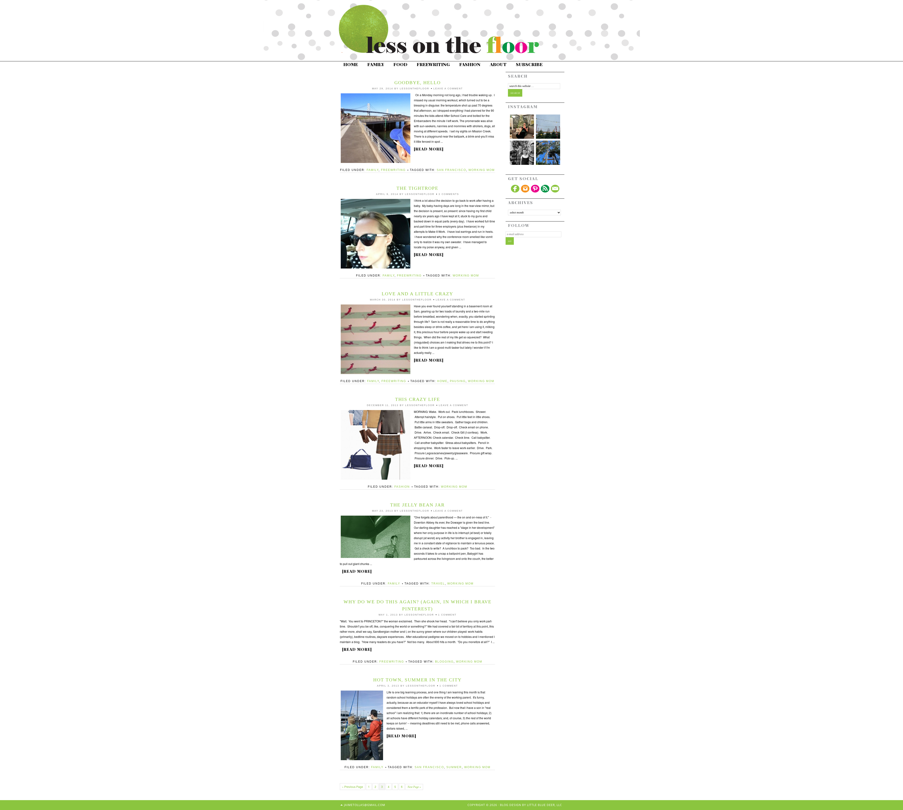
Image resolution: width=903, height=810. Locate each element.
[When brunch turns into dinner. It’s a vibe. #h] (522, 127)
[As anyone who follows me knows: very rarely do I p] (522, 153)
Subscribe (529, 64)
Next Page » (414, 787)
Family (375, 64)
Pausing (458, 381)
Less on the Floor (444, 29)
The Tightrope (417, 188)
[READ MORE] (429, 148)
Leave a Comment (448, 88)
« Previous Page (352, 787)
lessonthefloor (414, 88)
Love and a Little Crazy (417, 293)
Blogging (444, 661)
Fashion (469, 64)
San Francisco (451, 170)
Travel (438, 583)
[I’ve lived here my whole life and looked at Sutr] (548, 153)
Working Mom (481, 170)
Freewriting (433, 64)
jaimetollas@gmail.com (364, 805)
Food (400, 64)
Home (350, 64)
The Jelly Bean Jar (417, 504)
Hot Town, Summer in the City (417, 679)
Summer (454, 767)
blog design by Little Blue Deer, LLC (531, 805)
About (498, 64)
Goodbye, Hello (417, 82)
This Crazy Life (417, 399)
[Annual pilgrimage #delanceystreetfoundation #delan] (548, 127)
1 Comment (447, 614)
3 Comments (449, 194)
